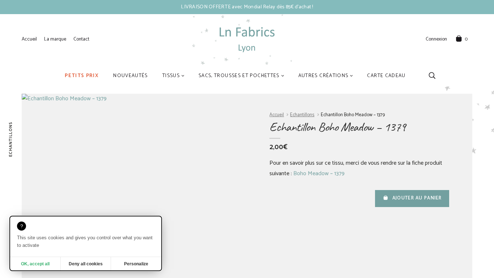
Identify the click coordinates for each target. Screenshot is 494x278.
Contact (81, 39)
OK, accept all (35, 263)
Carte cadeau (386, 76)
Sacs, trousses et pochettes (239, 76)
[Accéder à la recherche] (431, 75)
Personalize (136, 263)
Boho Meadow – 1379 (319, 173)
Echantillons (302, 115)
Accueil (29, 39)
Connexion (436, 39)
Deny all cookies (86, 263)
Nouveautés (130, 76)
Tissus (171, 76)
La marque (55, 39)
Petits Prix (82, 76)
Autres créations (323, 76)
